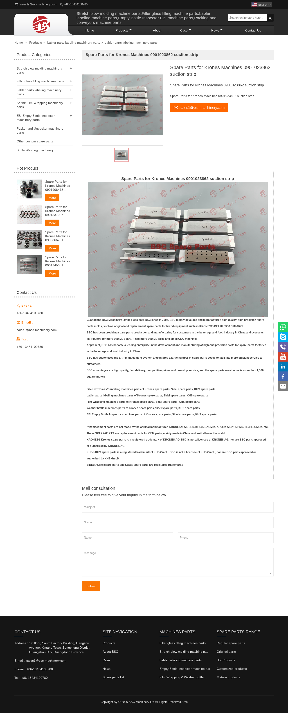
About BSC (110, 651)
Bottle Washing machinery (35, 150)
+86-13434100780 (76, 4)
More (52, 198)
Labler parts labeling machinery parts (73, 42)
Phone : (19, 669)
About (157, 30)
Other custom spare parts (35, 141)
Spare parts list (113, 677)
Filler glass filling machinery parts (40, 81)
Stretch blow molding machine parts (185, 651)
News (215, 30)
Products (122, 30)
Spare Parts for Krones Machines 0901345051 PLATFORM (57, 261)
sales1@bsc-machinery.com (38, 4)
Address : (21, 643)
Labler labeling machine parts (181, 660)
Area (185, 702)
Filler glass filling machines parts (183, 643)
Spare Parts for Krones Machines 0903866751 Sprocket (57, 236)
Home (90, 30)
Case (184, 30)
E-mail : (19, 660)
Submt (91, 586)
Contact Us (253, 30)
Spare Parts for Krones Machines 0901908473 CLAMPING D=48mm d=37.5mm (57, 186)
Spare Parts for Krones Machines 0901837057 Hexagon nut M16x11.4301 (57, 211)
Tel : (17, 677)
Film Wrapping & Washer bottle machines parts (193, 677)
